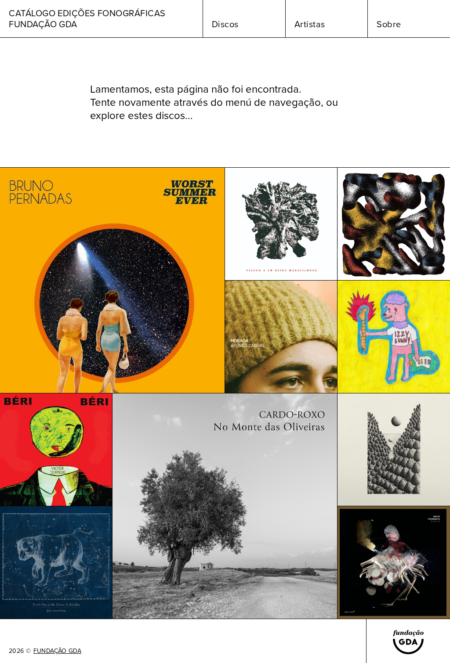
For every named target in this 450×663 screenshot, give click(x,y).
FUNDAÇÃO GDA (57, 651)
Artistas (309, 24)
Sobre (389, 24)
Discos (225, 24)
